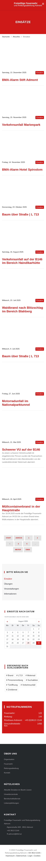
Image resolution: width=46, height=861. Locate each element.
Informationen (10, 594)
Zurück (19, 538)
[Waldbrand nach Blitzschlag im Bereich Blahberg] (23, 283)
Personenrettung (15, 680)
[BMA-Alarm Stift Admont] (23, 56)
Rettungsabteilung (11, 768)
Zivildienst (12, 690)
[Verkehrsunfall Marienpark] (23, 100)
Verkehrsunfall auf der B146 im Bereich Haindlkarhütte (22, 261)
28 (28, 643)
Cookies (37, 856)
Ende (28, 550)
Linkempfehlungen (11, 803)
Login (30, 856)
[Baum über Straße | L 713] (23, 190)
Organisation (9, 759)
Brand (10, 675)
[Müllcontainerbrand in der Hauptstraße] (23, 482)
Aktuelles (16, 37)
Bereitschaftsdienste (12, 799)
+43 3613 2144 (13, 830)
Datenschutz (21, 856)
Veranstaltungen (11, 589)
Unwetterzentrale (11, 794)
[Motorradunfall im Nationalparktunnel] (23, 377)
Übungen (8, 584)
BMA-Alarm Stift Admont (20, 80)
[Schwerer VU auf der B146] (23, 425)
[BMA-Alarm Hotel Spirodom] (23, 145)
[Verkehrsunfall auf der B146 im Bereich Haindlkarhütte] (23, 235)
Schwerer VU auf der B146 (21, 449)
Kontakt (7, 773)
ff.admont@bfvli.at (14, 834)
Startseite (6, 37)
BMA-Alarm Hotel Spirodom (22, 169)
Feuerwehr (8, 764)
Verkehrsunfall (28, 685)
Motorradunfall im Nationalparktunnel (16, 402)
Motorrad (31, 675)
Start (8, 538)
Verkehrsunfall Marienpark (21, 124)
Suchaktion (32, 680)
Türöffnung (12, 685)
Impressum (10, 856)
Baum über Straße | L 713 (20, 214)
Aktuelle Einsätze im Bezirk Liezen (18, 790)
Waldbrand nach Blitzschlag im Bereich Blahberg (22, 309)
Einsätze (8, 579)
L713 (20, 675)
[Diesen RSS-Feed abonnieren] (42, 557)
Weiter (18, 550)
